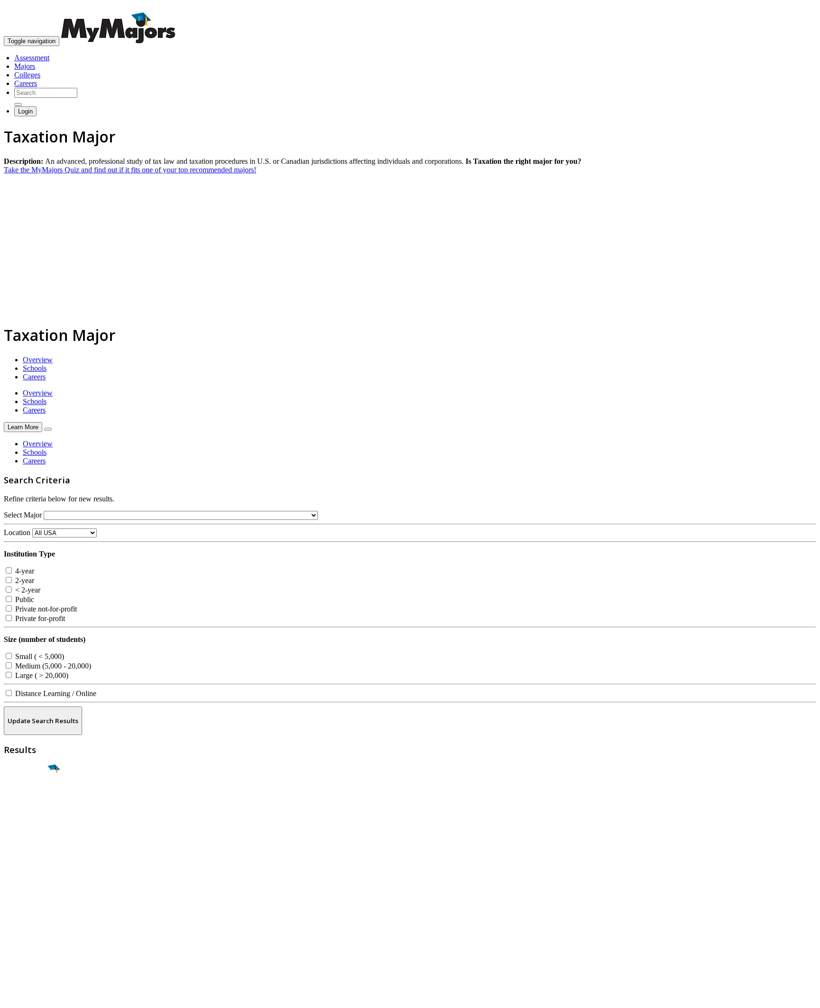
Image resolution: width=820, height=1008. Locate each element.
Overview (38, 360)
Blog (11, 940)
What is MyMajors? (33, 897)
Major (26, 801)
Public (23, 599)
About (15, 878)
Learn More (23, 427)
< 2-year (26, 590)
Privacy (39, 996)
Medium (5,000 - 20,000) (52, 666)
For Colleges (23, 914)
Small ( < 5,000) (38, 656)
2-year (23, 580)
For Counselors (27, 906)
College (29, 822)
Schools (35, 368)
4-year (23, 571)
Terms (13, 996)
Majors (24, 66)
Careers (25, 83)
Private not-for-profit (45, 609)
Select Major (23, 515)
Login (25, 111)
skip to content (797, 7)
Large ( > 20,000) (40, 675)
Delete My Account (33, 931)
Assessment (31, 58)
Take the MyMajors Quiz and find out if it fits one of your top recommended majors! (130, 170)
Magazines (20, 923)
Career (28, 842)
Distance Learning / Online (54, 693)
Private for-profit (39, 618)
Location (17, 532)
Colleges (27, 75)
